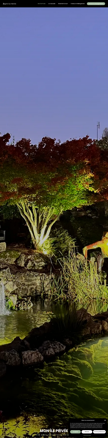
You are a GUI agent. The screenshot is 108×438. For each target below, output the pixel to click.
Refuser (87, 431)
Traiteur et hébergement (78, 3)
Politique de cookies (87, 435)
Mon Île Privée (41, 3)
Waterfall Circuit (63, 3)
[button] (105, 420)
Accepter (75, 431)
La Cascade (51, 3)
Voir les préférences (99, 431)
